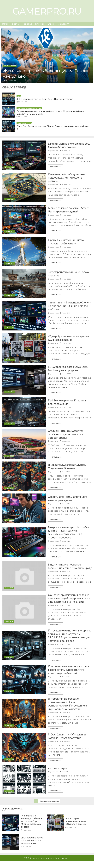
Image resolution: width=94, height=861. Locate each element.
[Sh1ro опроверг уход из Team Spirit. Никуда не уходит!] (8, 99)
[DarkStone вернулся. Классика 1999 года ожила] (24, 412)
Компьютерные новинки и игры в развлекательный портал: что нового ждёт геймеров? (68, 670)
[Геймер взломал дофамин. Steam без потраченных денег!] (24, 219)
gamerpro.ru (47, 11)
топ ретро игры (57, 768)
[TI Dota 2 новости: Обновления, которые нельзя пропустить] (24, 747)
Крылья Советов (10, 66)
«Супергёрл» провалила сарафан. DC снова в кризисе (76, 821)
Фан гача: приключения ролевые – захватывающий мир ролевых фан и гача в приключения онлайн (69, 598)
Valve (51, 24)
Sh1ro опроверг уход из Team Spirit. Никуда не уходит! (45, 99)
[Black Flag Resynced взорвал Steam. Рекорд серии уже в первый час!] (8, 126)
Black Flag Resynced (24, 123)
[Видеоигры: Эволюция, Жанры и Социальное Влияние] (24, 476)
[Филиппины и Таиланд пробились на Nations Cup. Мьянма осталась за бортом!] (24, 315)
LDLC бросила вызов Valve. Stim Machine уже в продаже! (32, 840)
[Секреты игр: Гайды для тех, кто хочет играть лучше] (24, 508)
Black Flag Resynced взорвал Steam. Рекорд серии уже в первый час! (53, 126)
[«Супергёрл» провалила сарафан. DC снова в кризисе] (24, 348)
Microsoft (63, 24)
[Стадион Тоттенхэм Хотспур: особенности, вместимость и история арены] (24, 444)
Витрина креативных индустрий (29, 108)
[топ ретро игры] (24, 779)
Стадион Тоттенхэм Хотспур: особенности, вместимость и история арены (65, 434)
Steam (5, 24)
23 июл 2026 (12, 80)
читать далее (55, 166)
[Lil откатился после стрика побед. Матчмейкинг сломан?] (24, 155)
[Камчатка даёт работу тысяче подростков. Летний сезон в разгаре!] (24, 187)
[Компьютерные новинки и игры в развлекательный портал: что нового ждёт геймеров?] (24, 679)
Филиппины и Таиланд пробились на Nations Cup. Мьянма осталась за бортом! (69, 306)
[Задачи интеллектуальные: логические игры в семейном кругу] (24, 576)
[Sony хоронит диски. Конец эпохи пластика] (24, 283)
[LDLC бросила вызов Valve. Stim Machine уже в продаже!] (24, 380)
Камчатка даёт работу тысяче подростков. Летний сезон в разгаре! (66, 178)
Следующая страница (49, 801)
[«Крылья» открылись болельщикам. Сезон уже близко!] (47, 55)
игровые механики (33, 24)
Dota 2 (15, 24)
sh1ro (19, 96)
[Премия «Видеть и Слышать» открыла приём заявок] (24, 251)
